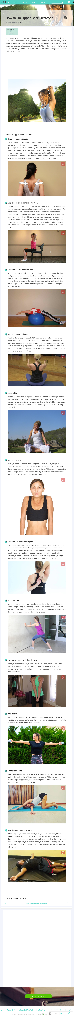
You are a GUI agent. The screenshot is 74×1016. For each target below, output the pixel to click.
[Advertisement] (37, 66)
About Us (34, 2)
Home (2, 1010)
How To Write (40, 1010)
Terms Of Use (11, 1010)
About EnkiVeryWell (26, 1010)
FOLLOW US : (55, 1010)
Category (25, 2)
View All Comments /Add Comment (36, 904)
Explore (43, 2)
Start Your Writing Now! (38, 996)
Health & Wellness (13, 22)
